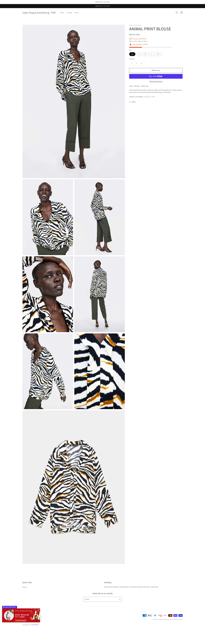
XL (158, 54)
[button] (176, 12)
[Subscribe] (119, 599)
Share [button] (134, 102)
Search (24, 587)
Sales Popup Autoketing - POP (164, 619)
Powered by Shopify (177, 619)
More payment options (156, 81)
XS (132, 54)
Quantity (132, 59)
